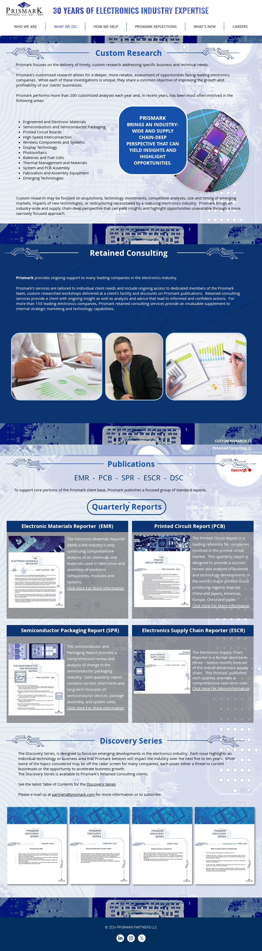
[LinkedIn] (120, 938)
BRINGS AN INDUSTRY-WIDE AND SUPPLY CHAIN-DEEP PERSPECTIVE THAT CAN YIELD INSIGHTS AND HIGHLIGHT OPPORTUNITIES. (152, 143)
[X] (142, 938)
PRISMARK (152, 117)
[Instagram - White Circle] (131, 938)
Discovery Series (101, 784)
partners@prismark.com (73, 794)
